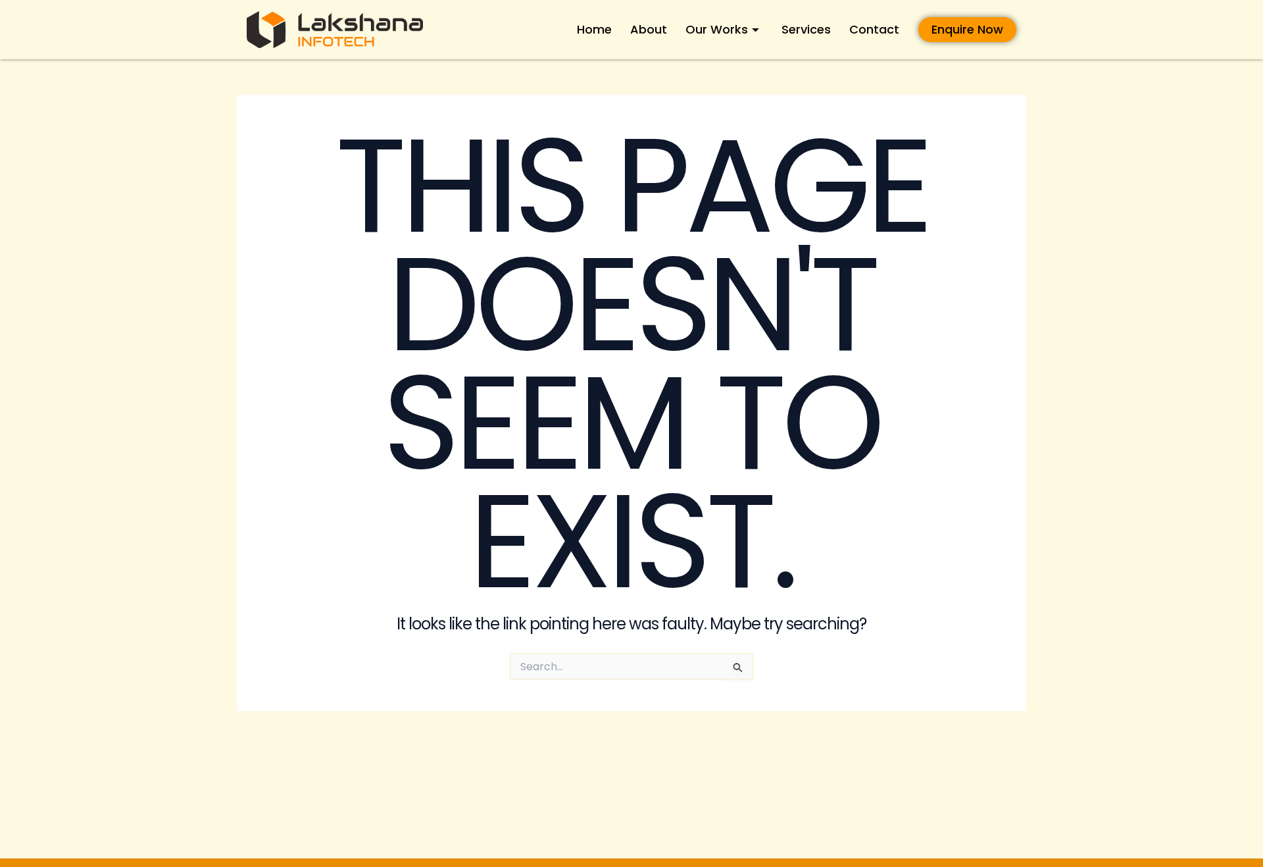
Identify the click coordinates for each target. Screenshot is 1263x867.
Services (806, 29)
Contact (874, 29)
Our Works (716, 29)
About (648, 29)
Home (594, 29)
